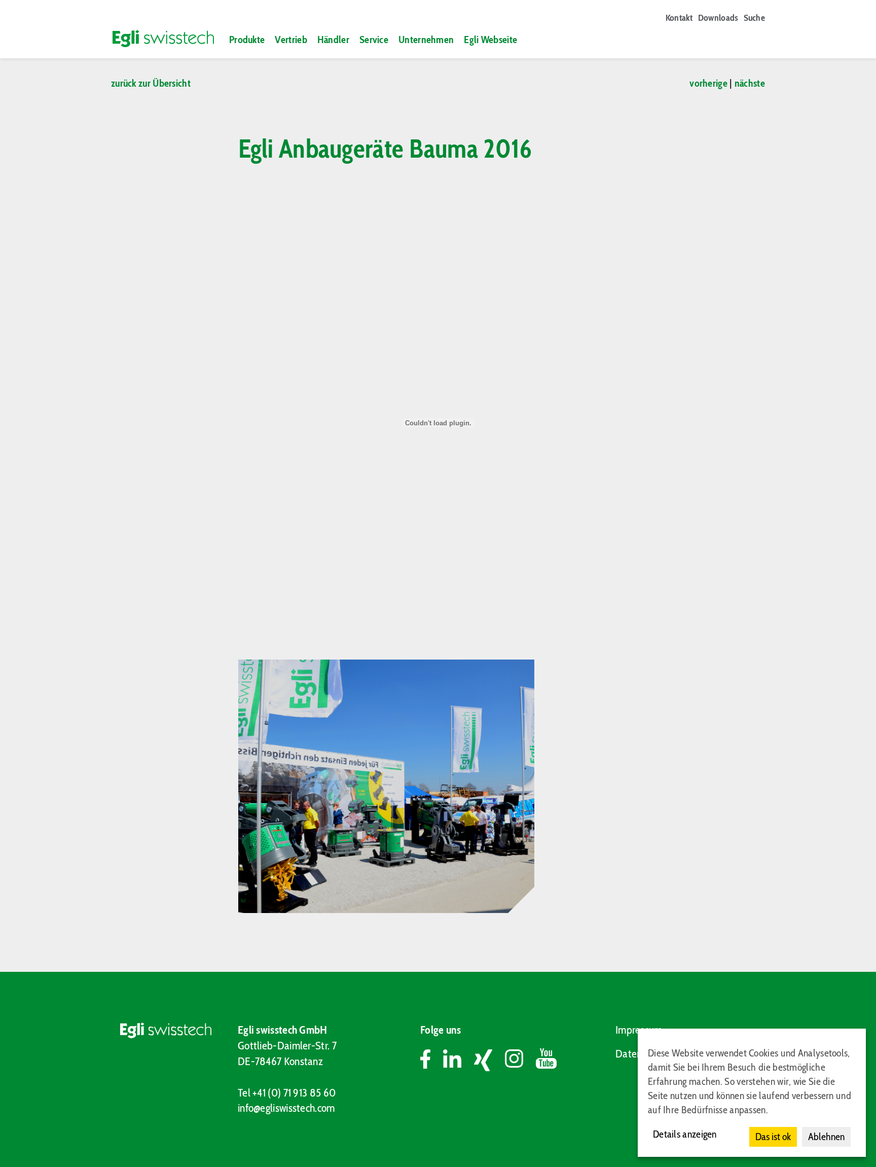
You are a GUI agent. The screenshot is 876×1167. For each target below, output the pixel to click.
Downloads (718, 17)
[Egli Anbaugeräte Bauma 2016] (386, 786)
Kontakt (679, 17)
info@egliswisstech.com (286, 1108)
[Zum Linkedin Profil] (458, 1060)
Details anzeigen (685, 1134)
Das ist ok (773, 1136)
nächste (750, 83)
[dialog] (752, 1093)
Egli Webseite (490, 39)
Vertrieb (291, 39)
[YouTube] (546, 1060)
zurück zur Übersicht (151, 83)
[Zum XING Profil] (489, 1060)
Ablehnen (826, 1136)
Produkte (247, 39)
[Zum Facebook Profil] (431, 1060)
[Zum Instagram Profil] (520, 1060)
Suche (754, 17)
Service (373, 39)
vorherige (708, 83)
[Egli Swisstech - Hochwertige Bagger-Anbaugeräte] (158, 38)
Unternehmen (426, 39)
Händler (333, 39)
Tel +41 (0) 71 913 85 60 (287, 1093)
